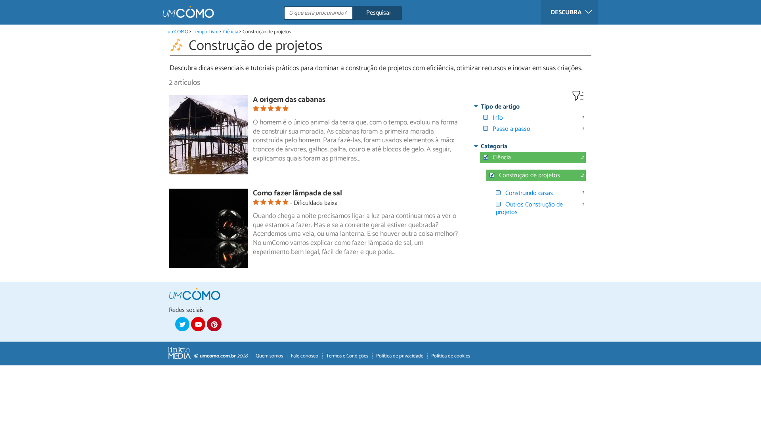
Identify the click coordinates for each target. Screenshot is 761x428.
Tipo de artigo (500, 106)
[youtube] (198, 324)
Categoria (494, 146)
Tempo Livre (205, 32)
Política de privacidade (399, 356)
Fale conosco (304, 356)
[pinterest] (214, 324)
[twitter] (182, 324)
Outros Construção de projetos (529, 208)
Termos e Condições (347, 356)
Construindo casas (529, 193)
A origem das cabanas (289, 99)
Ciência (230, 32)
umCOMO (178, 32)
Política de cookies (450, 356)
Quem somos (269, 356)
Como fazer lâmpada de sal (297, 193)
